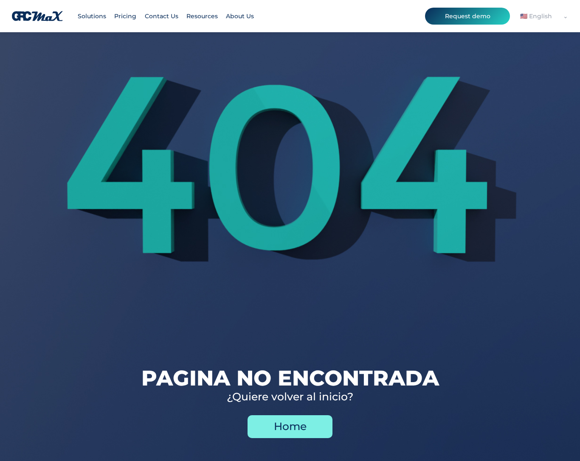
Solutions (92, 16)
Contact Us (161, 16)
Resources (202, 16)
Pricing (125, 16)
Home (290, 426)
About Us (240, 16)
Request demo (467, 16)
